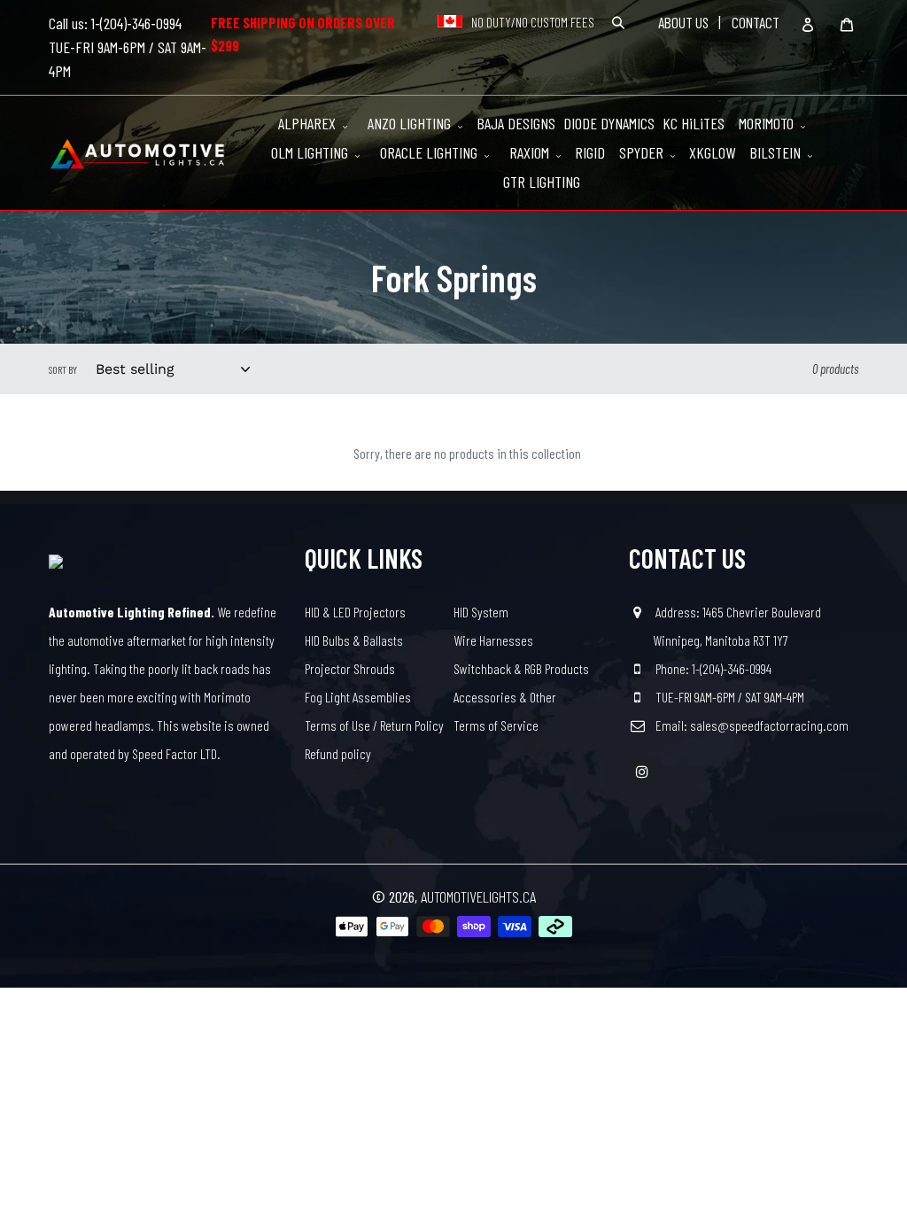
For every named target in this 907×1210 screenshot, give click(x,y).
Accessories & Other (505, 696)
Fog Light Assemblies (358, 696)
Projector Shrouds (350, 668)
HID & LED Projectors (355, 611)
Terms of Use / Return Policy (374, 725)
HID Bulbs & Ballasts (354, 640)
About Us (683, 22)
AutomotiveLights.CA (478, 896)
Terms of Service (496, 725)
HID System (481, 611)
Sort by (63, 369)
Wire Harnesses (493, 640)
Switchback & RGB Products (521, 668)
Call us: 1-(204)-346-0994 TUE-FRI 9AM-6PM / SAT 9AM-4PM (127, 47)
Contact (755, 22)
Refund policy (338, 753)
